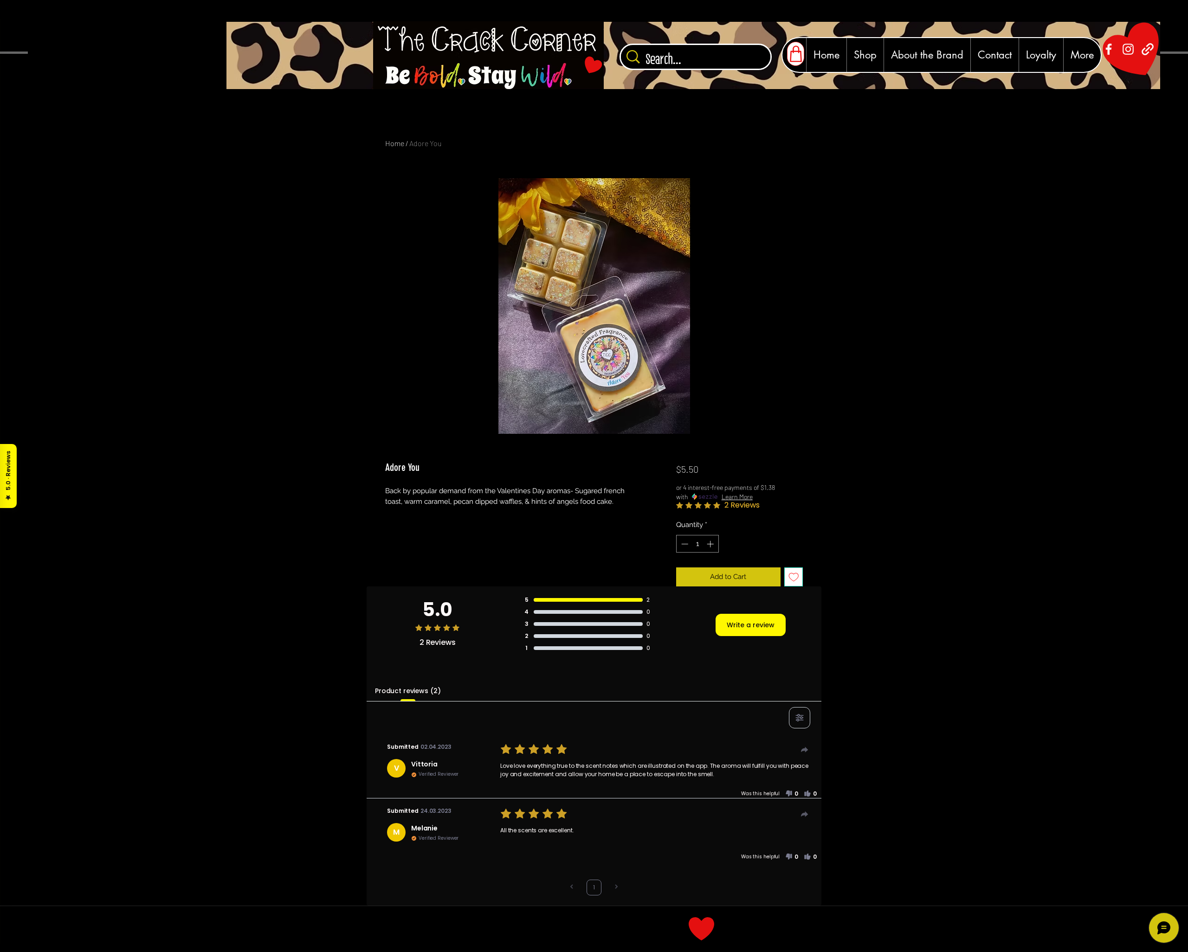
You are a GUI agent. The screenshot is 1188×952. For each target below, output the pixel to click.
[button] (791, 794)
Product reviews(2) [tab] (407, 690)
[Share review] (804, 749)
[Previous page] (572, 887)
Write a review (751, 625)
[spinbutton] (697, 544)
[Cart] (795, 54)
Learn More (737, 497)
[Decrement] (684, 544)
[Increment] (711, 544)
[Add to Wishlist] (793, 576)
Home (394, 143)
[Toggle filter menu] (799, 717)
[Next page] (616, 887)
